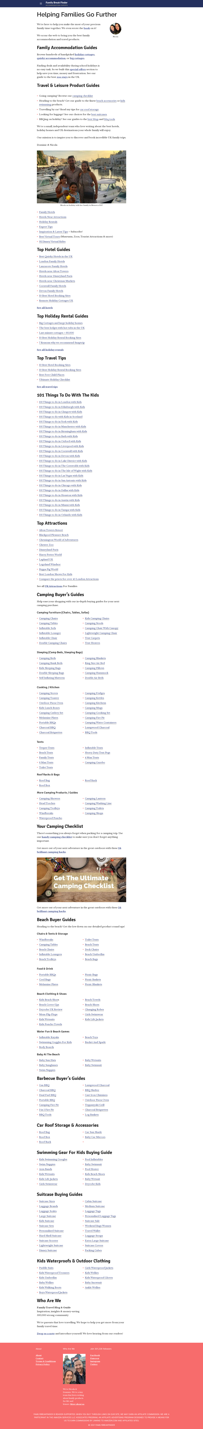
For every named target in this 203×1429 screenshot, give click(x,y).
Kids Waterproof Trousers (54, 1272)
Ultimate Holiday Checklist (54, 379)
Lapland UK (46, 559)
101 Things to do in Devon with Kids (59, 456)
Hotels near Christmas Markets (57, 281)
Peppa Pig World (48, 569)
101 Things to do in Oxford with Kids (60, 441)
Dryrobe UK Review (50, 1009)
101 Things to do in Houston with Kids (60, 495)
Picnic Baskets (93, 979)
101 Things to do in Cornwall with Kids (61, 451)
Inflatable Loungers (50, 954)
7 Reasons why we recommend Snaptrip (62, 342)
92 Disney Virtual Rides (52, 241)
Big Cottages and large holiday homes (61, 323)
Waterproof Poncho (50, 818)
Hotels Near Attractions (52, 217)
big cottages (77, 58)
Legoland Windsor (50, 564)
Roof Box (44, 785)
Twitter (94, 1364)
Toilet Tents (46, 767)
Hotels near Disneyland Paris (55, 276)
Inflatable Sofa (47, 628)
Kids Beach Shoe (48, 999)
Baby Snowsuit (93, 1282)
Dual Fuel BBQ (47, 1095)
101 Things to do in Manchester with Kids (62, 426)
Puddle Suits (46, 1268)
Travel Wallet (92, 1230)
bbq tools (109, 119)
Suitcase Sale (92, 1221)
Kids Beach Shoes (95, 1174)
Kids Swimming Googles (53, 1159)
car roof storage (89, 109)
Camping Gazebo (95, 762)
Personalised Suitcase (51, 1230)
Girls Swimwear (94, 1014)
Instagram (95, 1361)
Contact (39, 1358)
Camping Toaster (49, 698)
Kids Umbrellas (48, 1277)
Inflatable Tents (94, 747)
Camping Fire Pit (95, 717)
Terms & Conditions (46, 1361)
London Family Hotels (52, 261)
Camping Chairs (48, 618)
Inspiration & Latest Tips (53, 231)
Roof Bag (44, 780)
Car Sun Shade (93, 1132)
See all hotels (45, 307)
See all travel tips (47, 386)
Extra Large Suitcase (97, 1240)
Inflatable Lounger (50, 633)
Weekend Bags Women (98, 1225)
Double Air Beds (94, 677)
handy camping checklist (57, 837)
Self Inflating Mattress (52, 677)
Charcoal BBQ (47, 727)
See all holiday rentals (50, 349)
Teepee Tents (46, 747)
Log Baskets (92, 1114)
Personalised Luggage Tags (100, 1216)
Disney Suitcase (48, 1250)
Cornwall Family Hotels (52, 286)
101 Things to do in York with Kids (58, 421)
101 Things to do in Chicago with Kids (60, 485)
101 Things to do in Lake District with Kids (63, 461)
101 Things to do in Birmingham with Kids (63, 431)
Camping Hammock (96, 673)
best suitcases (99, 114)
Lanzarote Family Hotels (53, 266)
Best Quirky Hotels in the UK (55, 256)
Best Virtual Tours (49, 236)
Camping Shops (94, 813)
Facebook (95, 1355)
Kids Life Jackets (94, 1019)
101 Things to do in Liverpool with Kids (61, 446)
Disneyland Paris (48, 549)
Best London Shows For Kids (55, 574)
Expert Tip (45, 226)
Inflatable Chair (48, 638)
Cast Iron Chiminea (96, 1095)
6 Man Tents (46, 762)
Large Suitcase (47, 1216)
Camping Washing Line (98, 803)
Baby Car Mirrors (95, 1137)
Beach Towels (92, 999)
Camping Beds (47, 658)
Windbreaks (46, 813)
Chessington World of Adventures (58, 540)
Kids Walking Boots (50, 1287)
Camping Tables (48, 623)
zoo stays (62, 77)
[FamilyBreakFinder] (56, 3)
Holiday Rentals (48, 221)
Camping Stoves (48, 693)
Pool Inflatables (94, 1159)
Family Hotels (47, 212)
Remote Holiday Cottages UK (56, 300)
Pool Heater (92, 1169)
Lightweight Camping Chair (101, 633)
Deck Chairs (92, 949)
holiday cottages (85, 54)
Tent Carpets (92, 638)
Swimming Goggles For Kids (55, 1042)
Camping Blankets (95, 658)
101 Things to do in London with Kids (60, 402)
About (39, 1355)
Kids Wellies (92, 1272)
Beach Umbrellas (94, 954)
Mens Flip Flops (48, 1014)
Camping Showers (49, 798)
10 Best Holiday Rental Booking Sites (60, 337)
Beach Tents (46, 752)
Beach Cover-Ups (49, 1004)
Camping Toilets (94, 808)
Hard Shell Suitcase (50, 1235)
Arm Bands (45, 1169)
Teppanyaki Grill (94, 1105)
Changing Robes (94, 1009)
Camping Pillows (94, 668)
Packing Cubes (93, 1250)
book (87, 28)
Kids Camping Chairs (97, 618)
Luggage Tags (93, 1211)
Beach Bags (91, 959)
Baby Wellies (46, 1282)
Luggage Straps (94, 1235)
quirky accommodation (51, 58)
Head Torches (47, 803)
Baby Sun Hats (47, 1060)
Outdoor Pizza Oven (51, 703)
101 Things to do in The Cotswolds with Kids (64, 465)
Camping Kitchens (95, 703)
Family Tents (46, 757)
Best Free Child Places (51, 374)
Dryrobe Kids (93, 1184)
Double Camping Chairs (53, 643)
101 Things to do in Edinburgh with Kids (62, 407)
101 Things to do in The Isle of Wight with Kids (65, 470)
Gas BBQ (44, 1085)
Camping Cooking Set (97, 712)
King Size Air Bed (95, 663)
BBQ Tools (91, 732)
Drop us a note (46, 1333)
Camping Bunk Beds (50, 663)
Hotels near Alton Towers (53, 271)
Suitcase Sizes (47, 1201)
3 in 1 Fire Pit (46, 1109)
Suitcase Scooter (48, 1240)
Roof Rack (91, 780)
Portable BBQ (47, 1100)
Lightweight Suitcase (51, 1245)
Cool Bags (45, 979)
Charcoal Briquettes (50, 732)
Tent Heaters (92, 643)
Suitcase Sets (46, 1225)
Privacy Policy (43, 1364)
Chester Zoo (46, 544)
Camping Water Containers (100, 722)
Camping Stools (94, 623)
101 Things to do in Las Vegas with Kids (61, 475)
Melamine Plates (48, 717)
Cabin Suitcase (93, 1201)
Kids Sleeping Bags (50, 668)
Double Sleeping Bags (51, 673)
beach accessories (106, 100)
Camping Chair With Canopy (101, 628)
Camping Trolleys (49, 808)
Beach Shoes (92, 1004)
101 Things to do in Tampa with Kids (59, 510)
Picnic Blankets (93, 984)
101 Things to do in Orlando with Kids (60, 515)
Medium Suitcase (95, 1206)
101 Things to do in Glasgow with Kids (60, 411)
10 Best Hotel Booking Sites (54, 295)
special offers (78, 69)
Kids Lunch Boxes (49, 708)
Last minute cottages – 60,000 (56, 332)
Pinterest (94, 1358)
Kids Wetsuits (47, 1019)
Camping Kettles (94, 698)
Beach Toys (91, 1037)
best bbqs (93, 119)
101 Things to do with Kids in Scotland (60, 416)
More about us (77, 1404)
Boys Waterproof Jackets (53, 1292)
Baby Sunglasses (48, 1065)
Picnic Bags (91, 974)
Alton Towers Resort (51, 530)
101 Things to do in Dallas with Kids (59, 490)
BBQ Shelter (92, 1090)
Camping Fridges (95, 693)
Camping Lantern (95, 798)
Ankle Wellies (92, 1287)
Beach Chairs (46, 949)
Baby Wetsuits (93, 1060)
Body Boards (46, 1047)
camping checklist (82, 96)
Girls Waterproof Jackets (99, 1268)
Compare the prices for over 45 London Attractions (69, 579)
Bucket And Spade (95, 1042)
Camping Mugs (94, 708)
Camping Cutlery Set (51, 712)
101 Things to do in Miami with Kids (59, 505)
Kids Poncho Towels (50, 1024)
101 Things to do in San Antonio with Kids (63, 480)
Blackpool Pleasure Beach (54, 535)
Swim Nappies (47, 1070)
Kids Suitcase (46, 1221)
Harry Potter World (50, 554)
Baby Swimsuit (93, 1065)
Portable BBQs (47, 722)
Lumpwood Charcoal (97, 727)
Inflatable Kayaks (49, 1037)
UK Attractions (53, 586)
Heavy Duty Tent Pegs (97, 752)
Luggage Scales (48, 1211)
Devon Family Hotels (51, 291)
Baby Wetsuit (92, 1179)
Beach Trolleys (47, 959)
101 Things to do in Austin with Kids (59, 500)
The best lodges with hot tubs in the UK (62, 327)
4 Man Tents (92, 757)
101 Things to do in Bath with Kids (58, 436)
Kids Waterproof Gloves (99, 1277)
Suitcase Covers (94, 1245)
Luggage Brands (48, 1206)
